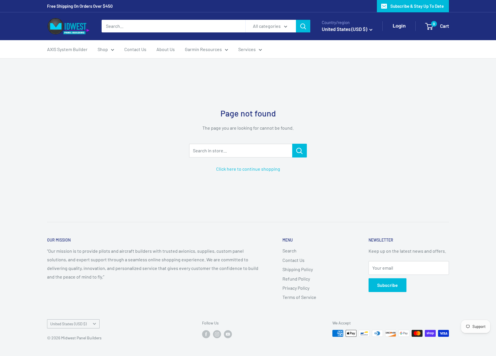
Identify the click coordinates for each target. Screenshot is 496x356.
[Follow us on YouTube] (228, 334)
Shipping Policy (297, 269)
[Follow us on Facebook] (206, 334)
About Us (165, 49)
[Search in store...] (299, 150)
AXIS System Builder (67, 49)
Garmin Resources (203, 49)
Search (289, 250)
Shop (103, 49)
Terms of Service (299, 297)
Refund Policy (296, 278)
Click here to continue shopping (248, 169)
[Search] (303, 26)
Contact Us (135, 49)
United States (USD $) (68, 323)
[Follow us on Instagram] (217, 334)
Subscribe (387, 285)
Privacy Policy (295, 288)
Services (247, 49)
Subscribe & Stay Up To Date (417, 6)
